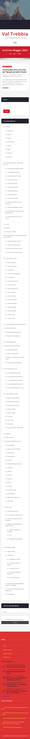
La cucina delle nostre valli (11, 368)
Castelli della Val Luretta (12, 191)
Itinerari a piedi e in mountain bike (12, 345)
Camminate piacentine (12, 349)
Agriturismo (10, 130)
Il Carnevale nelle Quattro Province (15, 515)
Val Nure (9, 482)
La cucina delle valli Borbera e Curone (15, 387)
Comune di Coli (10, 270)
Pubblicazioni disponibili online (16, 539)
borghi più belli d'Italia (8, 76)
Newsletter (7, 433)
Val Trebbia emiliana (11, 490)
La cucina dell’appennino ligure (14, 372)
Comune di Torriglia (11, 310)
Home (10, 53)
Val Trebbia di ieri (11, 594)
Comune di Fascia (11, 277)
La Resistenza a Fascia (14, 568)
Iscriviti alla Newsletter (10, 342)
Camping (9, 145)
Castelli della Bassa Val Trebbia (14, 176)
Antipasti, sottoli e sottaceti (13, 398)
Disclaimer (7, 228)
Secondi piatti (10, 424)
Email (4, 612)
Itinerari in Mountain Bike (13, 353)
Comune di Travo (11, 314)
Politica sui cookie (9, 437)
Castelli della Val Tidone (12, 198)
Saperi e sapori (8, 507)
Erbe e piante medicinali (10, 231)
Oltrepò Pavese (10, 452)
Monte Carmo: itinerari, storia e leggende (12, 727)
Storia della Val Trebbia (10, 547)
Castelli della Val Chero (12, 179)
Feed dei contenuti (7, 649)
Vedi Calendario (5, 696)
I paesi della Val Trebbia (10, 328)
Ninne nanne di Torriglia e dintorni (14, 252)
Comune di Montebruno (12, 288)
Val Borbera (9, 467)
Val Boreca (9, 471)
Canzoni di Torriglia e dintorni (13, 245)
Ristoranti (9, 156)
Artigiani (9, 138)
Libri (10, 535)
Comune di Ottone (11, 292)
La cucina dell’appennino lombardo (14, 376)
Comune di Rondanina (12, 303)
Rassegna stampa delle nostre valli (13, 441)
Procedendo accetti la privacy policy (14, 619)
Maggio (19, 53)
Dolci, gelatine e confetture (13, 405)
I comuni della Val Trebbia (11, 258)
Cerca (5, 100)
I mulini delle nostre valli (12, 511)
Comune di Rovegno (11, 307)
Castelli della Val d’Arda (12, 183)
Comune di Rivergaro (12, 299)
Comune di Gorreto (11, 284)
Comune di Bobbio (11, 262)
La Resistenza (10, 555)
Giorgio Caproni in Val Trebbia (13, 449)
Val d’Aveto (9, 478)
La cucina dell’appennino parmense (15, 380)
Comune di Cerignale (12, 266)
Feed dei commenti (7, 653)
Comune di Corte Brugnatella (13, 273)
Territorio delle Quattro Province (14, 464)
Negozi (8, 149)
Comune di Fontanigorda (12, 281)
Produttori (9, 153)
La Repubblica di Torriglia (14, 559)
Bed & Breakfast (11, 142)
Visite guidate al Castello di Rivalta (15, 667)
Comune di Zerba (11, 318)
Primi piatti (9, 416)
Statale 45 (9, 460)
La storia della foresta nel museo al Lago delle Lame (14, 718)
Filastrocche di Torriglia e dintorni (14, 248)
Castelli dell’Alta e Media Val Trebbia (15, 168)
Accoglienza (8, 126)
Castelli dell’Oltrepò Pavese (13, 172)
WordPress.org (6, 657)
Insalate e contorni (11, 409)
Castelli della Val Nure (12, 194)
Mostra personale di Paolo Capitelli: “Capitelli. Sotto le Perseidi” (16, 679)
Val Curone (9, 475)
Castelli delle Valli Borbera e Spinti (14, 207)
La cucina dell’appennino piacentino (15, 384)
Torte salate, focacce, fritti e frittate (15, 427)
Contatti (7, 224)
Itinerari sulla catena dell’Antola (14, 362)
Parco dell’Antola (11, 456)
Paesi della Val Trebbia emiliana (14, 332)
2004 (14, 53)
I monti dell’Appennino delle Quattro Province (15, 324)
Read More (5, 88)
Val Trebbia (15, 34)
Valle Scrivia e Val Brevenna (13, 497)
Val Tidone (9, 486)
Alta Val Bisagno (10, 445)
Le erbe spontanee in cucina (11, 393)
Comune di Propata (11, 296)
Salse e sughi (10, 420)
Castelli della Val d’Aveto (12, 187)
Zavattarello (18, 76)
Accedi (4, 646)
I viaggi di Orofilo (11, 551)
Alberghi (9, 134)
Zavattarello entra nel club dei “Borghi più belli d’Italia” (14, 71)
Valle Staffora (10, 501)
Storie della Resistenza (14, 577)
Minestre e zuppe (11, 412)
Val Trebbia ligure (11, 493)
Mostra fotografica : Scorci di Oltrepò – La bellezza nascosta (17, 685)
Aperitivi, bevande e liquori (13, 401)
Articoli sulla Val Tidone (15, 75)
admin (5, 75)
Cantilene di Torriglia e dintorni (14, 241)
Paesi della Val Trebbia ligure (13, 336)
